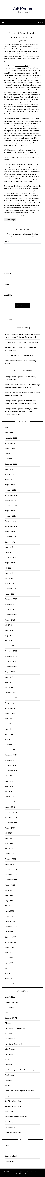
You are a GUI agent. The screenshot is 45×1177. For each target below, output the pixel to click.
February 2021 (10, 459)
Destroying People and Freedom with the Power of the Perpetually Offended (21, 411)
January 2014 (10, 594)
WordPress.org (11, 1161)
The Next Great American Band (16, 1117)
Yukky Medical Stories (13, 1132)
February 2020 (10, 479)
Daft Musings (22, 8)
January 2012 (10, 693)
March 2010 (9, 797)
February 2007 (10, 978)
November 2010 (11, 760)
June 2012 (9, 677)
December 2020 (11, 464)
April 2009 (9, 849)
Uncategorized (10, 1127)
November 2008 (11, 875)
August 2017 (10, 511)
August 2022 (10, 448)
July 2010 (8, 776)
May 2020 (9, 469)
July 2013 (8, 625)
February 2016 (10, 537)
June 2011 (9, 724)
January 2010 (10, 807)
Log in (7, 1145)
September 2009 (11, 823)
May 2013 (9, 635)
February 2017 (10, 516)
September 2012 (11, 667)
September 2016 (11, 526)
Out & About (9, 1075)
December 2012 (11, 651)
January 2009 (10, 864)
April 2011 (9, 734)
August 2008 (10, 885)
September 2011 (11, 708)
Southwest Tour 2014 (13, 1106)
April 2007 (9, 968)
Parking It (8, 1080)
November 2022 (11, 438)
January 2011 (10, 750)
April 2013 (9, 641)
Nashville (8, 1065)
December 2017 (11, 505)
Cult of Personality (12, 1002)
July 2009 (8, 833)
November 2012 (11, 656)
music (7, 1059)
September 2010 (11, 771)
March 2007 (9, 973)
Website (8, 295)
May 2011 (9, 729)
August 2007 (10, 947)
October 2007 (10, 937)
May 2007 (9, 963)
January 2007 (10, 984)
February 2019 (10, 490)
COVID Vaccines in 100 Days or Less (19, 355)
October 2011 (10, 703)
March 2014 (9, 583)
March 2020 (9, 474)
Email (7, 284)
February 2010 (10, 802)
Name (7, 273)
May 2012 (9, 682)
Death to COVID (11, 1018)
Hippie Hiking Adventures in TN (19, 387)
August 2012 (10, 672)
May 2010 (9, 786)
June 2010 (9, 781)
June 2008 (9, 895)
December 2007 (11, 927)
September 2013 (11, 615)
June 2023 (9, 433)
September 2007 (11, 942)
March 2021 (9, 454)
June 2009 (9, 838)
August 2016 (10, 531)
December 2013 (11, 599)
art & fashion (10, 997)
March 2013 (9, 646)
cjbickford (22, 41)
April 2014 (9, 578)
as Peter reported (21, 66)
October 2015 (10, 542)
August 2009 (10, 828)
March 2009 (9, 854)
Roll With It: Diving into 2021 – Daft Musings (22, 385)
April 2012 (9, 687)
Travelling (9, 1122)
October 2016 (10, 521)
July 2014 (8, 568)
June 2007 (9, 958)
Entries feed (9, 1151)
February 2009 (10, 859)
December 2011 (11, 698)
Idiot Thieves (10, 1049)
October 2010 (10, 765)
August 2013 (10, 620)
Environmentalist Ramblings (15, 1028)
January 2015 (10, 552)
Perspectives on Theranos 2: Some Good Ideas (22, 342)
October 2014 (10, 557)
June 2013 (9, 630)
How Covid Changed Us (14, 1044)
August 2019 (10, 485)
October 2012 (10, 661)
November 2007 (11, 932)
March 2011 (9, 739)
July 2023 (8, 428)
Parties (7, 1085)
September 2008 (11, 880)
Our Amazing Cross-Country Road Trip (19, 1070)
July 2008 (8, 890)
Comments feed (11, 1156)
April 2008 (9, 906)
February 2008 (10, 916)
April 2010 (9, 791)
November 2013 (11, 604)
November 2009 (11, 817)
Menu (40, 22)
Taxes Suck (9, 1111)
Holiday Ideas (10, 1039)
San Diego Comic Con (13, 1101)
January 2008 (10, 921)
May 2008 (9, 901)
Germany (8, 1033)
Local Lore (9, 1054)
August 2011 (10, 713)
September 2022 (11, 443)
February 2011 (10, 745)
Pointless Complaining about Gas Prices (20, 1091)
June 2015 (9, 547)
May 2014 (9, 573)
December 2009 (11, 812)
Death (7, 1013)
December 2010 (11, 755)
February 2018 (10, 500)
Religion (8, 1096)
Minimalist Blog (35, 1172)
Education (8, 1023)
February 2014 (10, 589)
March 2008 (9, 911)
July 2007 (8, 953)
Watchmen (8, 49)
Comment (9, 242)
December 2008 (11, 869)
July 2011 (8, 719)
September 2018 (11, 495)
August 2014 (10, 563)
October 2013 (10, 609)
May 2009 (9, 843)
